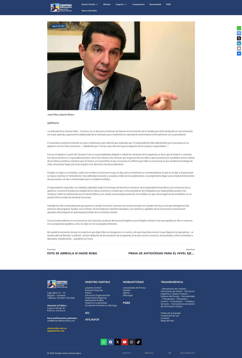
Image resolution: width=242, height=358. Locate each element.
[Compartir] (238, 53)
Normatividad (155, 4)
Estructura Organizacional (97, 295)
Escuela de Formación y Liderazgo (101, 305)
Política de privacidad (170, 313)
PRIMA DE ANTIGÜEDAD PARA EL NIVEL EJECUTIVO (161, 251)
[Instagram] (131, 342)
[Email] (238, 48)
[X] (238, 38)
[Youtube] (124, 342)
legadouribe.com (55, 330)
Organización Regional (96, 297)
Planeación (182, 298)
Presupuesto (168, 298)
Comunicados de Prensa (134, 287)
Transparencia (138, 4)
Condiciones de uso (170, 315)
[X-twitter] (117, 342)
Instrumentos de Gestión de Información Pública (178, 305)
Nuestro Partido (88, 4)
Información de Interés (171, 291)
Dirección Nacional (94, 290)
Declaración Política (94, 300)
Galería (126, 292)
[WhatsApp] (238, 28)
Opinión (126, 290)
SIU (87, 313)
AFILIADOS (92, 319)
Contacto (165, 318)
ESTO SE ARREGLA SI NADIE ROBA (72, 251)
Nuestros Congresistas (96, 302)
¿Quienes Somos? (93, 287)
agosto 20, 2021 (58, 26)
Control (164, 301)
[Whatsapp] (104, 342)
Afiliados (107, 4)
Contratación (176, 301)
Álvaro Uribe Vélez (89, 11)
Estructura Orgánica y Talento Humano (177, 292)
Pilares (88, 292)
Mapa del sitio (167, 320)
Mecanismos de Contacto (174, 288)
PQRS (168, 4)
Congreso (120, 4)
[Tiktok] (138, 342)
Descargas (128, 295)
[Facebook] (111, 342)
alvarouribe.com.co (57, 328)
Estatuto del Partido (170, 296)
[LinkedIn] (238, 43)
